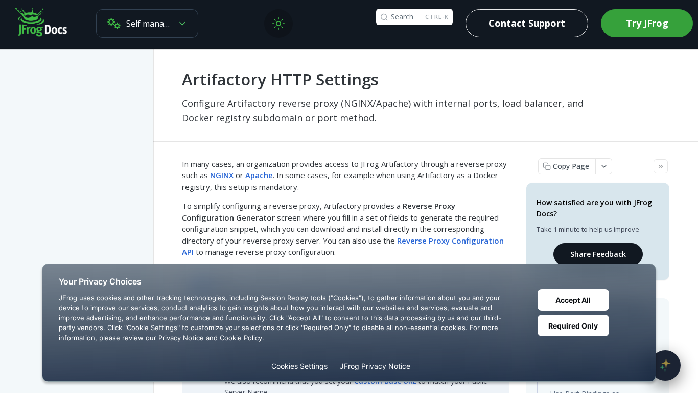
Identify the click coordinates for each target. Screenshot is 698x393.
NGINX (222, 175)
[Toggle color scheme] (278, 23)
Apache (259, 175)
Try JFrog (647, 23)
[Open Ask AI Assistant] (665, 365)
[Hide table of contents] (661, 166)
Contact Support (526, 23)
